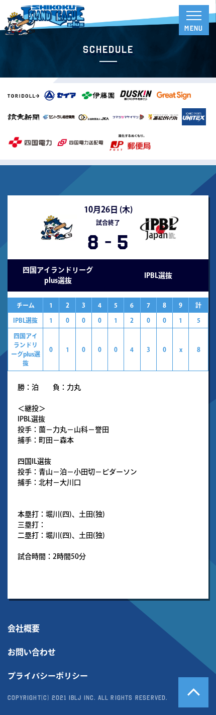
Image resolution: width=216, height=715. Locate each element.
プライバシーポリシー (48, 676)
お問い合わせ (32, 652)
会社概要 (24, 628)
